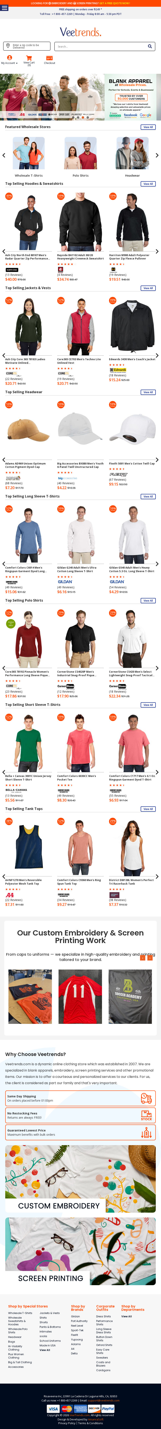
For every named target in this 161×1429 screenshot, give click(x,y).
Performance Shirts (104, 1322)
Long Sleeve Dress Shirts (103, 1330)
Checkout (49, 63)
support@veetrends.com (103, 1400)
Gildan (75, 1316)
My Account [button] (8, 63)
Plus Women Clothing (16, 1355)
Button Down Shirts (104, 1338)
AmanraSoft (95, 1419)
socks (43, 1336)
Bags (11, 1341)
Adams (76, 1344)
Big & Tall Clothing (20, 1362)
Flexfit (74, 1335)
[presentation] (3, 155)
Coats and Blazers (103, 1363)
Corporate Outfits (105, 1308)
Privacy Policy (66, 1423)
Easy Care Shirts (102, 1351)
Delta (74, 1353)
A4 (72, 1349)
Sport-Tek (77, 1330)
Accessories (16, 1367)
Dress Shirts (103, 1316)
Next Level (77, 1325)
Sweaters (102, 1357)
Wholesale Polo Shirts (17, 1330)
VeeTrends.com (80, 1415)
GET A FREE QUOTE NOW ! (114, 3)
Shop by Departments (132, 1308)
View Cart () (29, 63)
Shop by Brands (78, 1308)
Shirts (43, 1317)
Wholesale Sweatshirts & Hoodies (17, 1321)
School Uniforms (50, 1341)
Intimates (46, 1331)
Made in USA (48, 1345)
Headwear (14, 1337)
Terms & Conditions (90, 1423)
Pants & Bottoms (50, 1327)
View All (148, 127)
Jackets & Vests (50, 1313)
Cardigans (103, 1370)
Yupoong (77, 1339)
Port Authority (79, 1321)
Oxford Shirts (104, 1345)
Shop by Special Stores (28, 1306)
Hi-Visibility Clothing (15, 1347)
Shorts (44, 1322)
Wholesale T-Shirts (20, 1313)
